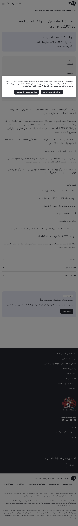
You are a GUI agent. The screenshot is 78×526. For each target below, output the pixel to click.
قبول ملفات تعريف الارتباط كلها (26, 92)
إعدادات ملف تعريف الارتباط (52, 92)
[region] (39, 87)
